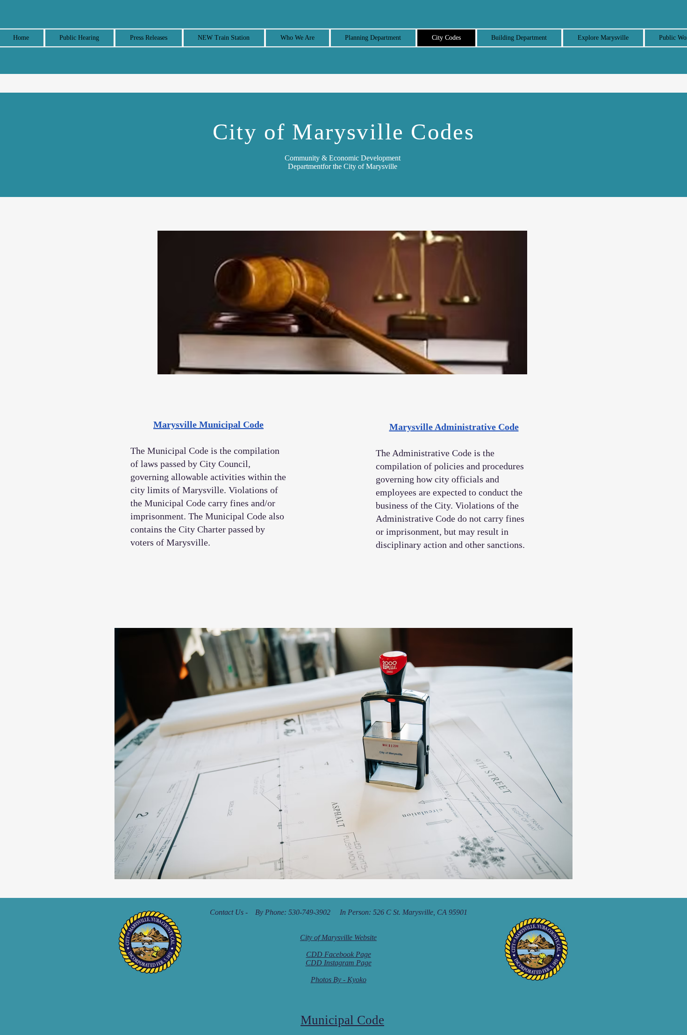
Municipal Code (342, 1020)
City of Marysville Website (338, 937)
